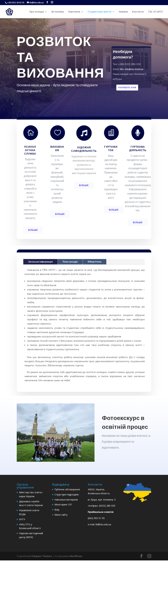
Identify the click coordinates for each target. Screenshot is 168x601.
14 (54, 451)
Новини (123, 12)
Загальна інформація (40, 261)
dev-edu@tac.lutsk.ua (131, 69)
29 (47, 455)
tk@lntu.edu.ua (103, 524)
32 (55, 455)
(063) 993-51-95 (96, 518)
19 (68, 451)
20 (71, 451)
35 (64, 455)
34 (61, 455)
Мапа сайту (60, 514)
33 (58, 455)
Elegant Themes (42, 556)
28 (44, 455)
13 (52, 451)
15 (57, 451)
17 (63, 451)
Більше (33, 230)
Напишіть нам (127, 87)
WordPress (76, 556)
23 (80, 451)
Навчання (74, 12)
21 (74, 451)
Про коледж (37, 12)
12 (49, 451)
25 (85, 451)
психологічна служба (30, 150)
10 (43, 451)
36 (66, 455)
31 (52, 455)
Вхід (56, 509)
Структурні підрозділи (66, 494)
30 (50, 455)
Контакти (138, 12)
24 (82, 451)
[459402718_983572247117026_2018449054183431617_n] (55, 460)
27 (91, 451)
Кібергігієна (94, 261)
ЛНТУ (22, 519)
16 (60, 451)
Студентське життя (99, 12)
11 (46, 451)
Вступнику (58, 12)
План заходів (70, 261)
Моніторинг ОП (63, 504)
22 (77, 451)
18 (66, 451)
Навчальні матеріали (66, 499)
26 (88, 451)
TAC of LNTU (155, 12)
